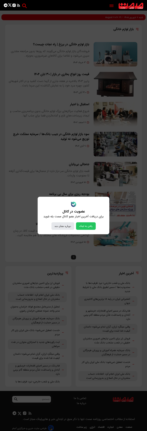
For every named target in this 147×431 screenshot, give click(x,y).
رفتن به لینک (86, 226)
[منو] (111, 6)
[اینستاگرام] (14, 6)
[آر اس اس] (18, 6)
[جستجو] (24, 5)
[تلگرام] (5, 6)
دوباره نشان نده (63, 226)
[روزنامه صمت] (131, 6)
